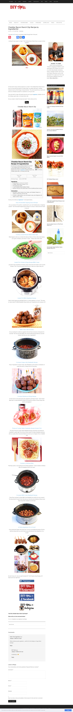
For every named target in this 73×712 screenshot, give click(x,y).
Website (10, 691)
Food (23, 619)
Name (10, 680)
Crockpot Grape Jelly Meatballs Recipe (27, 362)
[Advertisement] (47, 12)
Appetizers (20, 619)
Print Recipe (39, 169)
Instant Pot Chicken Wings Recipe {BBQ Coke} (26, 262)
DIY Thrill (17, 7)
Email (9, 685)
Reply (11, 645)
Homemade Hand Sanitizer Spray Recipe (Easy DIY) (54, 247)
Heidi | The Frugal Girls (15, 636)
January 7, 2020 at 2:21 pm (17, 651)
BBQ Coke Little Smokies (27, 329)
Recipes (25, 619)
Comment (10, 669)
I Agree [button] (68, 710)
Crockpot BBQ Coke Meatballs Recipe (26, 495)
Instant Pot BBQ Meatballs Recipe (27, 298)
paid (13, 34)
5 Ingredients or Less (15, 619)
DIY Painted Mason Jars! (52, 179)
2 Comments (21, 31)
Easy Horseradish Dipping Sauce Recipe (27, 202)
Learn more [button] (43, 710)
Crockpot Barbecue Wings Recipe (26, 396)
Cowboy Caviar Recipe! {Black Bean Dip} (27, 234)
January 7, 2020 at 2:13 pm (16, 638)
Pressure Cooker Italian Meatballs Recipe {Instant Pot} (26, 428)
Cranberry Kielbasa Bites (27, 463)
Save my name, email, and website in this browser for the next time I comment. (25, 698)
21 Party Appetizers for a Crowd (26, 527)
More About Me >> (54, 78)
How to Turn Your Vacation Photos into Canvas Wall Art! (55, 130)
